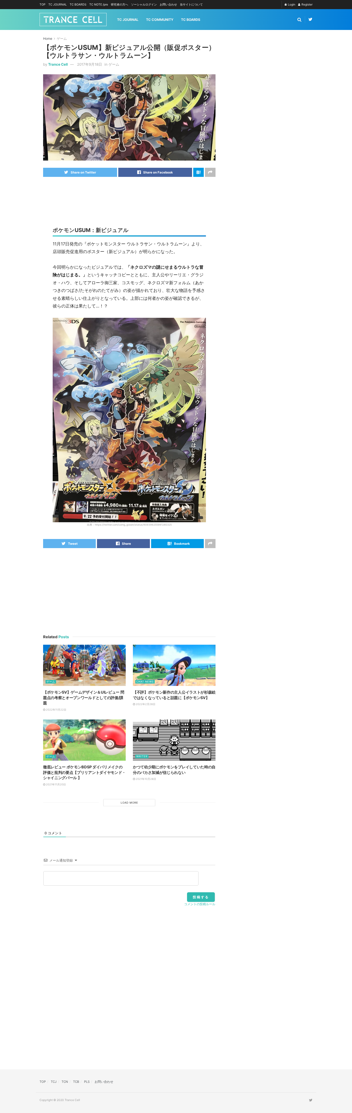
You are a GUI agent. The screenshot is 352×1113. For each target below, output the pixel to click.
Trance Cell (58, 64)
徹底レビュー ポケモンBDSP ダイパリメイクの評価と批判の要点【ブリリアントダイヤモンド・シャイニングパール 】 (84, 772)
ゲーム (62, 38)
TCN (65, 1082)
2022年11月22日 (55, 709)
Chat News (145, 681)
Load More (129, 802)
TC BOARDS (78, 4)
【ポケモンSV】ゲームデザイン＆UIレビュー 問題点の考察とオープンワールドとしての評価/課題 (83, 697)
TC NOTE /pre (98, 4)
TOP (42, 4)
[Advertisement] (130, 196)
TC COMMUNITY (159, 19)
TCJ (54, 1082)
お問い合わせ (168, 4)
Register (306, 4)
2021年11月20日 (55, 784)
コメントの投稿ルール (199, 904)
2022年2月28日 (145, 704)
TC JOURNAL (57, 4)
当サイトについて (191, 4)
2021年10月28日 (145, 779)
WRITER (142, 756)
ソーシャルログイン (144, 4)
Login (291, 4)
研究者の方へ (119, 4)
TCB (76, 1082)
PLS (87, 1082)
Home (47, 38)
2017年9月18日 (89, 64)
